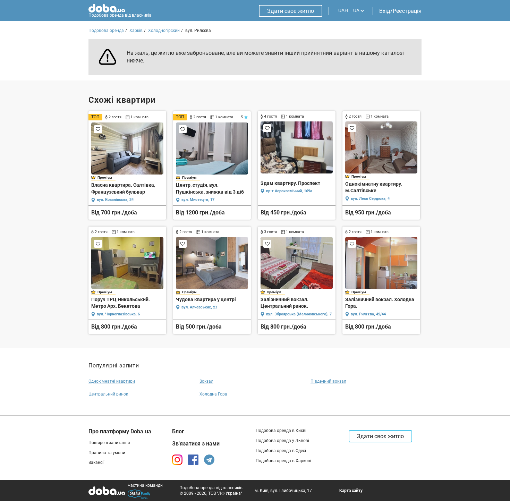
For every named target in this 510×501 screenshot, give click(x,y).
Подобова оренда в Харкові (283, 460)
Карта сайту (351, 490)
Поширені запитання (109, 442)
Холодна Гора (213, 394)
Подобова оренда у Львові (282, 440)
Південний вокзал (328, 381)
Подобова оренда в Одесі (281, 450)
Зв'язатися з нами (196, 443)
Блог (178, 431)
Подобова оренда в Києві (281, 430)
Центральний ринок (108, 394)
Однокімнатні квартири (111, 381)
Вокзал (206, 381)
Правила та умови (106, 452)
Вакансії (96, 462)
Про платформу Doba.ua (119, 431)
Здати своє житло (290, 11)
